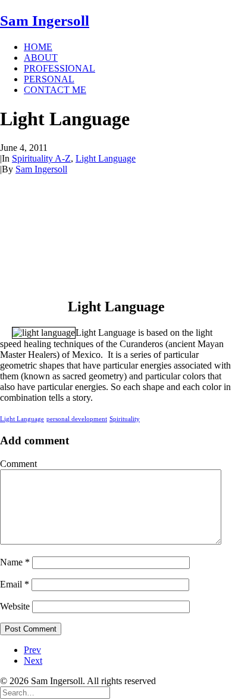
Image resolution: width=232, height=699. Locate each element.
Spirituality (124, 418)
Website (15, 606)
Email (14, 584)
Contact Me (55, 90)
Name (15, 562)
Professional (59, 68)
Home (38, 47)
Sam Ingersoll (41, 169)
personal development (76, 418)
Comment (18, 464)
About (41, 57)
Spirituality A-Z (41, 158)
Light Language (106, 158)
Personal (49, 79)
